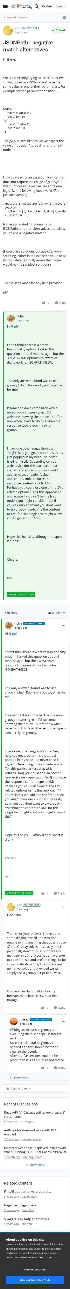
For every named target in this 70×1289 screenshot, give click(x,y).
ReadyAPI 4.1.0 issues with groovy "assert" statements (34, 1115)
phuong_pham (32, 1157)
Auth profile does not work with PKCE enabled (31, 1132)
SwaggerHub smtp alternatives (26, 1219)
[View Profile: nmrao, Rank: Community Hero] (14, 1021)
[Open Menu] (64, 17)
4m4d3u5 (28, 1210)
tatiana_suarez (31, 1139)
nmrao (24, 1019)
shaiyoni (27, 1224)
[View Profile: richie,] (11, 318)
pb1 (17, 28)
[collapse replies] (35, 620)
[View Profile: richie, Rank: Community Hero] (9, 625)
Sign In (60, 6)
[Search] (36, 6)
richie (20, 316)
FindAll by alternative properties (27, 1192)
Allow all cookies (35, 1279)
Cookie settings (35, 1269)
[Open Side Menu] (5, 6)
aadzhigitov (29, 1196)
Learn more (45, 1257)
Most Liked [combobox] (56, 613)
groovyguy (27, 1121)
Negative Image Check (20, 1205)
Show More (21, 1077)
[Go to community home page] (21, 6)
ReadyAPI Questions (18, 17)
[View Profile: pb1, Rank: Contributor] (8, 30)
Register (47, 6)
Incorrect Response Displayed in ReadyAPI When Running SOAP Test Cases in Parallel (35, 1150)
